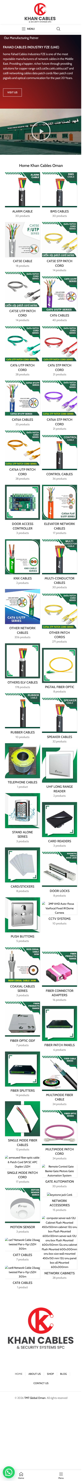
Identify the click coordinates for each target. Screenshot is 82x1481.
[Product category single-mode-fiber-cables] (22, 1127)
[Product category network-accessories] (59, 1203)
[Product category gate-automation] (59, 1177)
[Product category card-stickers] (22, 871)
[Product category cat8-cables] (22, 1279)
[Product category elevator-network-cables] (59, 511)
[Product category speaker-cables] (59, 722)
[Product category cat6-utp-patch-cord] (22, 352)
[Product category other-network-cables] (22, 615)
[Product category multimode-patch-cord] (59, 1136)
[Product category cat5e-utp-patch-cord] (22, 298)
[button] (41, 131)
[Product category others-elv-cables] (22, 667)
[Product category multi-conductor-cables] (59, 565)
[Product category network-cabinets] (59, 1249)
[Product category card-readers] (59, 826)
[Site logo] (41, 12)
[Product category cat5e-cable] (22, 246)
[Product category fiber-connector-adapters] (59, 978)
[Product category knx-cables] (22, 563)
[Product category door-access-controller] (22, 511)
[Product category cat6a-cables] (22, 404)
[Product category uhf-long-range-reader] (59, 774)
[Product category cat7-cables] (22, 1251)
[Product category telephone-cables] (22, 767)
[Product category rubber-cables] (22, 717)
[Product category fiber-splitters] (22, 1075)
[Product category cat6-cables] (59, 300)
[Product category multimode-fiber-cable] (59, 1082)
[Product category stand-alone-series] (22, 819)
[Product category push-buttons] (22, 921)
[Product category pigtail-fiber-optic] (59, 672)
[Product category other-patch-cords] (59, 620)
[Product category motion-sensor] (22, 1212)
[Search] (58, 29)
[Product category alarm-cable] (22, 196)
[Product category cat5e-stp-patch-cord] (59, 248)
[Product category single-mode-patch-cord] (22, 1171)
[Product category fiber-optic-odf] (22, 1026)
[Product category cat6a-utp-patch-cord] (22, 456)
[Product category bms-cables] (59, 196)
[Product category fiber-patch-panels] (59, 1030)
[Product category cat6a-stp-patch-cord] (59, 407)
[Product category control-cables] (59, 459)
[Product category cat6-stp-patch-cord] (59, 352)
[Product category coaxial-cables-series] (22, 973)
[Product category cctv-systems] (59, 915)
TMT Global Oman (35, 1398)
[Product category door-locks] (59, 876)
